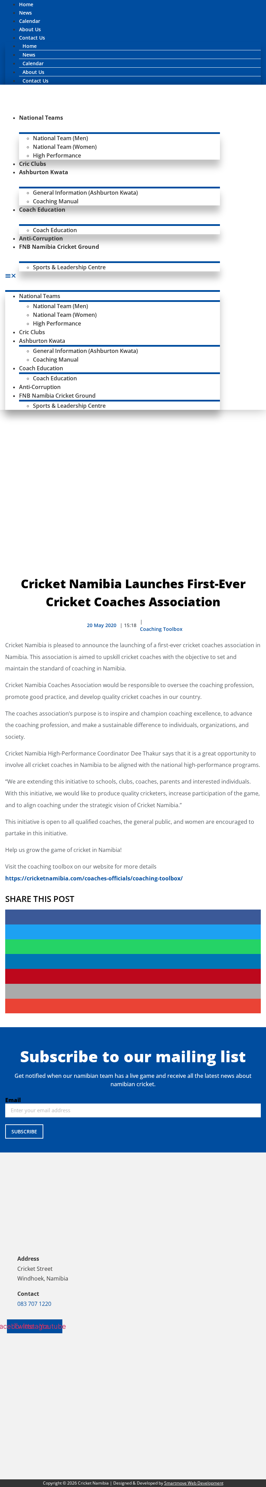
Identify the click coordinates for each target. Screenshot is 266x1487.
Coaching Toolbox (161, 629)
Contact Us (32, 37)
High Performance (57, 155)
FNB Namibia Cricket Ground (59, 247)
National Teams (41, 117)
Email (13, 1100)
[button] (112, 275)
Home (26, 4)
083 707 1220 (34, 1304)
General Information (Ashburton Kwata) (85, 192)
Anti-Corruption (41, 238)
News (25, 12)
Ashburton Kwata (43, 172)
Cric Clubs (32, 164)
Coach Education (42, 209)
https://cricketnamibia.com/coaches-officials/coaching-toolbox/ (94, 878)
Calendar (29, 21)
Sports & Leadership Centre (69, 267)
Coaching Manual (55, 201)
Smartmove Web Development (193, 1483)
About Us (30, 29)
